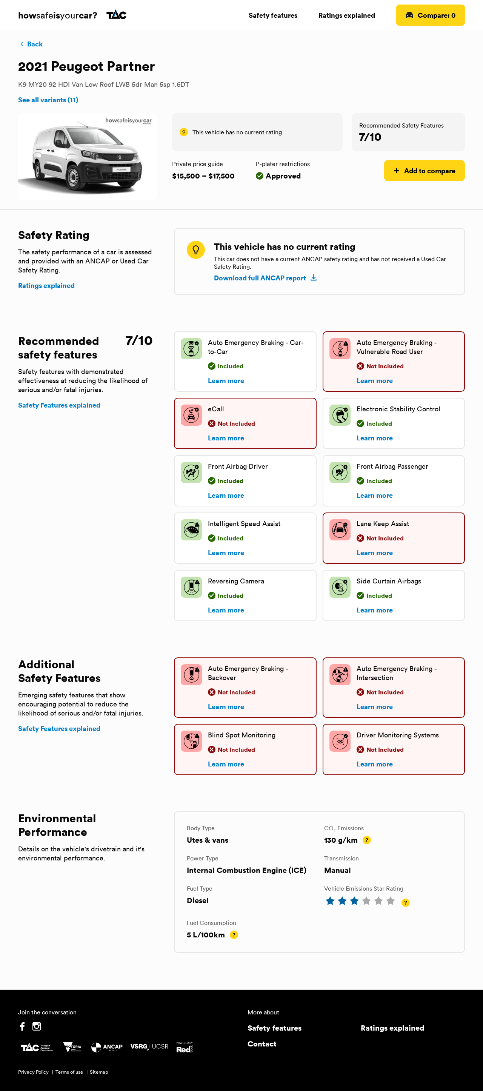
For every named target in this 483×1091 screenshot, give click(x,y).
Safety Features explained (59, 404)
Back (35, 43)
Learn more (226, 380)
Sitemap (99, 1072)
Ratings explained (346, 15)
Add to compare (429, 170)
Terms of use (69, 1072)
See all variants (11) (48, 99)
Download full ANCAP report (260, 277)
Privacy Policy (33, 1072)
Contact (262, 1044)
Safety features (273, 15)
